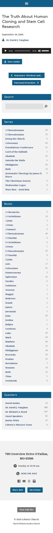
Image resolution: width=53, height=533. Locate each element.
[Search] (46, 106)
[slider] (46, 50)
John (8, 315)
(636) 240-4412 (29, 473)
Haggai (9, 294)
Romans (10, 367)
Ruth (8, 169)
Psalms (9, 359)
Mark (8, 337)
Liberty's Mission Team (18, 424)
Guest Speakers (14, 416)
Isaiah (8, 302)
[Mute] (39, 50)
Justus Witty (12, 420)
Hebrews (10, 298)
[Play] (5, 50)
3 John (8, 259)
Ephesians (11, 276)
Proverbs (10, 354)
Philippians (11, 164)
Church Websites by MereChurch (26, 523)
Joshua (9, 320)
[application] (26, 51)
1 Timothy (11, 237)
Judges (9, 324)
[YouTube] (24, 481)
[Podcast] (29, 481)
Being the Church (15, 138)
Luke (8, 333)
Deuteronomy (13, 272)
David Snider (12, 403)
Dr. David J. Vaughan (17, 40)
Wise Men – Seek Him (17, 189)
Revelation (11, 363)
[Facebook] (19, 481)
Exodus (9, 281)
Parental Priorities (25, 82)
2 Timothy (11, 255)
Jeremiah (10, 311)
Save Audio (13, 61)
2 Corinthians (13, 242)
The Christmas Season (18, 180)
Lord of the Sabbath (16, 151)
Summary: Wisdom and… (28, 75)
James (8, 307)
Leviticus (10, 328)
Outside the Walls (15, 160)
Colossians (11, 143)
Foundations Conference (19, 147)
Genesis (10, 289)
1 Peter (9, 225)
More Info (17, 490)
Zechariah (11, 380)
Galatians (10, 285)
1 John (8, 220)
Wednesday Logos (15, 185)
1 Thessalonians (14, 130)
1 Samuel (10, 229)
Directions (35, 490)
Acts (7, 263)
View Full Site (26, 509)
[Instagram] (34, 481)
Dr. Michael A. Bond (16, 411)
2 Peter (9, 246)
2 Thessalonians (14, 134)
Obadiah (10, 156)
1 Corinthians (13, 216)
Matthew (10, 341)
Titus (8, 376)
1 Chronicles (12, 212)
